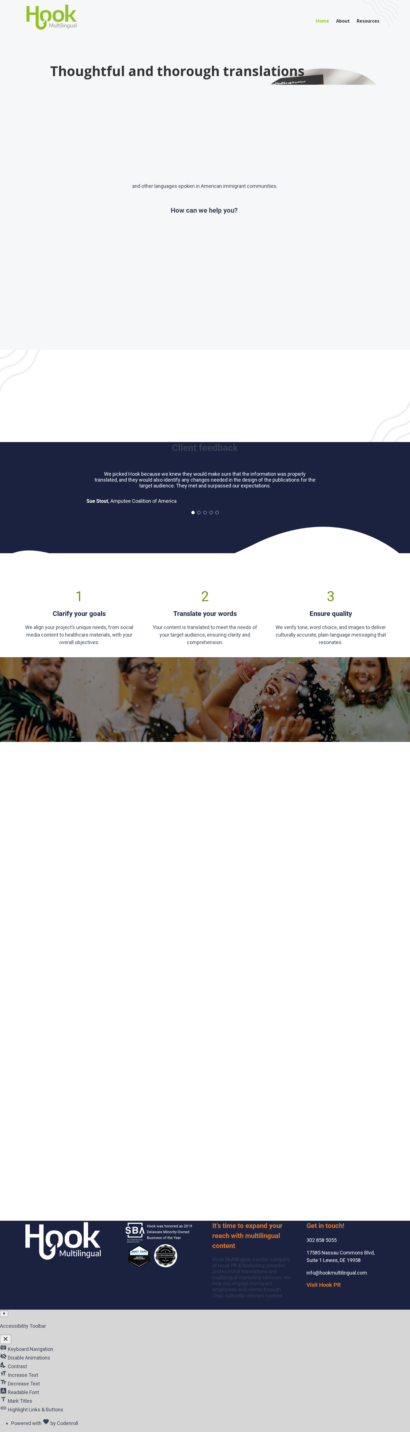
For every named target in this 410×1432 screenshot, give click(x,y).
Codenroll (67, 1423)
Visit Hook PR (324, 1284)
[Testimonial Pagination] (193, 512)
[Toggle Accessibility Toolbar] (4, 1314)
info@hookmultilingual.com (337, 1273)
